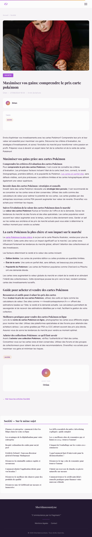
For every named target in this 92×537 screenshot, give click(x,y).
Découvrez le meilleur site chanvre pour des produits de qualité (24, 478)
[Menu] (85, 4)
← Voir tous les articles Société (16, 399)
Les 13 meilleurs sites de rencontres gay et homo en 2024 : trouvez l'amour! (67, 438)
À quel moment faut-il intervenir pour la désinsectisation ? (66, 454)
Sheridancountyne (46, 507)
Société (13, 15)
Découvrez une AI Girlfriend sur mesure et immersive (23, 486)
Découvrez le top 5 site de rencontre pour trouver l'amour (66, 462)
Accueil (5, 15)
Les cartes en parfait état (72, 174)
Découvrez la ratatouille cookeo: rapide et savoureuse (22, 462)
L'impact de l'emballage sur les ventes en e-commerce (67, 446)
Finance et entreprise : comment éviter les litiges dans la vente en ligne (23, 430)
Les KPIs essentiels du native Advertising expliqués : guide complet (66, 430)
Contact (54, 523)
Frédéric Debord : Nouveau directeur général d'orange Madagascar (20, 454)
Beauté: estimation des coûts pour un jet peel (22, 446)
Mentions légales (41, 523)
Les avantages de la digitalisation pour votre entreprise (23, 438)
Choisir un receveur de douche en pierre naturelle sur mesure (66, 470)
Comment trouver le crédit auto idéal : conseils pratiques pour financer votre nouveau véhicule (65, 479)
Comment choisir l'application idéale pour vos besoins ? (23, 470)
